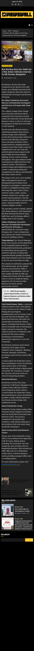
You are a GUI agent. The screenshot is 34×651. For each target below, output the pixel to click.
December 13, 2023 (11, 78)
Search (5, 534)
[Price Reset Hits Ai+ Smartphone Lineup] (8, 510)
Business (4, 66)
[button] (32, 25)
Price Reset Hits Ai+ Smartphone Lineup (22, 510)
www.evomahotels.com (11, 464)
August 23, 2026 (21, 513)
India (10, 66)
